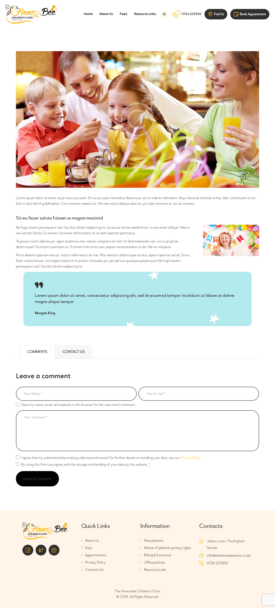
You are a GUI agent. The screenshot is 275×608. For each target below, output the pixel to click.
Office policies (154, 562)
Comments (37, 351)
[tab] (37, 351)
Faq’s (88, 547)
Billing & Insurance (157, 555)
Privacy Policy (191, 457)
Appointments (95, 555)
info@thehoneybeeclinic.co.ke (229, 555)
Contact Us (74, 351)
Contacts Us (94, 569)
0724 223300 (217, 563)
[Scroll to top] (261, 594)
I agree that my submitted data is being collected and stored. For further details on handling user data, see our (111, 457)
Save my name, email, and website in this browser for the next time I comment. (78, 404)
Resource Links (155, 569)
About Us (92, 540)
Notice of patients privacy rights (167, 547)
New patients (153, 540)
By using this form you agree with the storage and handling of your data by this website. (85, 464)
